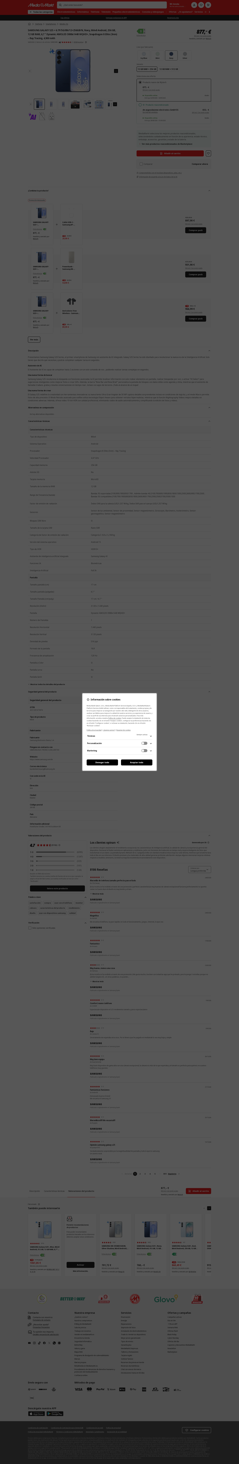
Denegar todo (102, 762)
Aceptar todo (136, 762)
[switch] (144, 743)
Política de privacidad (94, 730)
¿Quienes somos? (109, 730)
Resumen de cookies (123, 730)
